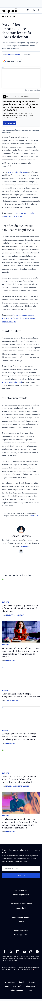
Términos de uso (21, 890)
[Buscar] (28, 10)
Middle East (30, 986)
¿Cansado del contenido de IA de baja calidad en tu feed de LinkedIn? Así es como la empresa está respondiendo (19, 736)
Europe (29, 990)
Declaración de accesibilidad (21, 904)
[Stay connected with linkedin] (21, 551)
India (7, 986)
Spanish (22, 982)
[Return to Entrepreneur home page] (10, 10)
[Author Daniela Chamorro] (21, 530)
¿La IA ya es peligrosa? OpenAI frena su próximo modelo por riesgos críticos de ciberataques (20, 608)
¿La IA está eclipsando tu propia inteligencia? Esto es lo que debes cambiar (21, 695)
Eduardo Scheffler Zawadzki (17, 786)
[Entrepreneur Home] (3, 16)
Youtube (24, 951)
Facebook (4, 951)
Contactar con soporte (21, 917)
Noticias (11, 16)
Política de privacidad (21, 895)
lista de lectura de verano (18, 172)
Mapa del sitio (21, 908)
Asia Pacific (17, 986)
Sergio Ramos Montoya (14, 615)
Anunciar (21, 921)
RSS (37, 951)
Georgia (32, 982)
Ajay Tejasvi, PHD (12, 700)
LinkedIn (17, 951)
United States (10, 982)
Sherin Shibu (10, 660)
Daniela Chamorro (12, 54)
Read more (25, 546)
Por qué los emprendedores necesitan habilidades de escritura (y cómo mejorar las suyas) (19, 318)
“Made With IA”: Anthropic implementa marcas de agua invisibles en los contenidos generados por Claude (20, 779)
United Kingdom (16, 990)
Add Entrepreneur (14, 61)
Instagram (30, 951)
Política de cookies (21, 930)
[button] (39, 10)
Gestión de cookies (21, 935)
